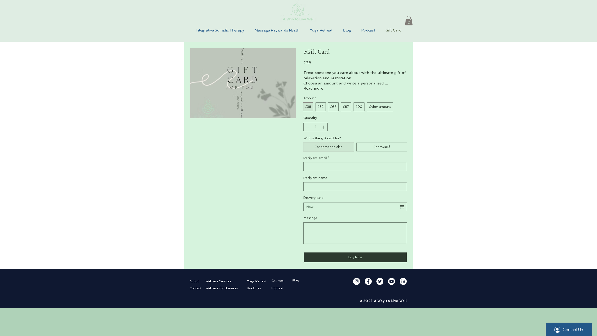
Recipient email (316, 158)
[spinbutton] (315, 127)
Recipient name (315, 178)
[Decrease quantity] (307, 127)
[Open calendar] (402, 207)
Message (310, 218)
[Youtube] (391, 281)
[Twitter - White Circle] (379, 281)
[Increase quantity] (324, 127)
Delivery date (313, 198)
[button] (409, 20)
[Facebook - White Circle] (368, 281)
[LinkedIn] (403, 281)
